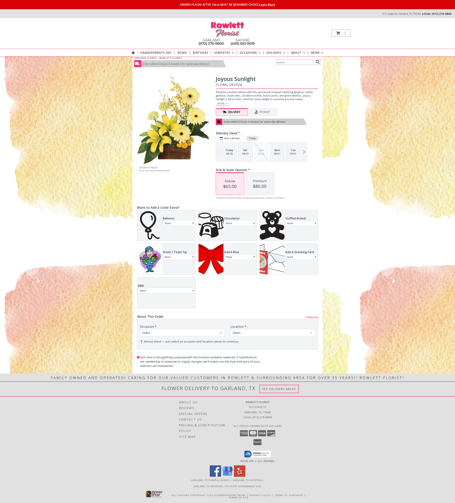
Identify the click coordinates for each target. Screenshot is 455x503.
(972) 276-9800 (441, 13)
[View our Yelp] (239, 475)
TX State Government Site (244, 486)
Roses (182, 53)
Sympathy (222, 53)
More (315, 53)
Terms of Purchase (289, 495)
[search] (318, 62)
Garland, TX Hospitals (248, 480)
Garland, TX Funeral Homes (210, 480)
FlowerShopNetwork (230, 495)
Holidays (273, 53)
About (296, 53)
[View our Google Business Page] (227, 475)
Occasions (248, 53)
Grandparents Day (156, 53)
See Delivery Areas (279, 389)
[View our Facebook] (215, 475)
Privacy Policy (260, 495)
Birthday (200, 53)
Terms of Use (238, 497)
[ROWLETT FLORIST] (227, 32)
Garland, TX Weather (208, 486)
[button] (340, 33)
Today (252, 138)
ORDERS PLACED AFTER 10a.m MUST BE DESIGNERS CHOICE (227, 5)
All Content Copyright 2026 (192, 495)
